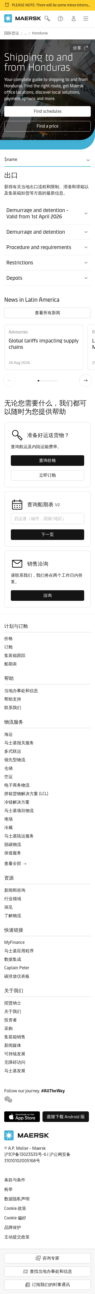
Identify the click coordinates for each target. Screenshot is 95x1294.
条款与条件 (14, 1179)
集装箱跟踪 (14, 655)
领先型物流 (14, 759)
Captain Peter (16, 967)
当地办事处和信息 (21, 690)
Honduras (40, 33)
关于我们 (12, 1011)
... (25, 33)
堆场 (8, 819)
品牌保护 (12, 1227)
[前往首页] (26, 1139)
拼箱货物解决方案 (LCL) (26, 793)
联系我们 (12, 707)
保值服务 (12, 852)
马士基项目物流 (19, 810)
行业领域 (12, 898)
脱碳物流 (12, 844)
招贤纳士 (12, 1003)
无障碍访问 (14, 1062)
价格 (8, 638)
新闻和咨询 (14, 890)
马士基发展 (14, 1070)
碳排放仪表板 (17, 976)
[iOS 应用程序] (22, 1116)
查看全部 (12, 863)
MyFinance (14, 942)
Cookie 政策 (15, 1208)
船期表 (10, 663)
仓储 (8, 768)
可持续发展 (14, 1053)
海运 (8, 734)
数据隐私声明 (17, 1198)
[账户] (73, 18)
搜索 (48, 18)
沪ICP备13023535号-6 (25, 1154)
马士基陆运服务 (19, 835)
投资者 (10, 1019)
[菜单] (85, 18)
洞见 (8, 907)
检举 (8, 1189)
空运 (8, 776)
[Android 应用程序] (65, 1116)
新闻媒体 (12, 1045)
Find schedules (47, 111)
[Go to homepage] (22, 18)
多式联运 (12, 751)
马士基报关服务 (19, 742)
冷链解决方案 (17, 802)
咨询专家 (50, 1258)
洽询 (47, 595)
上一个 (9, 380)
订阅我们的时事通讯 (51, 1284)
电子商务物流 (17, 785)
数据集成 (12, 959)
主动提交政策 (17, 1236)
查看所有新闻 (47, 312)
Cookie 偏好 (15, 1217)
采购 (8, 1028)
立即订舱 (47, 475)
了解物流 (12, 915)
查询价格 (47, 460)
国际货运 (11, 33)
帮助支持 (61, 18)
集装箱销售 (14, 1036)
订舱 (8, 647)
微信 (8, 1099)
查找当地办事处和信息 (51, 1271)
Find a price (47, 126)
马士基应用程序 (19, 950)
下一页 (85, 380)
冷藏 (8, 827)
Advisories (18, 332)
